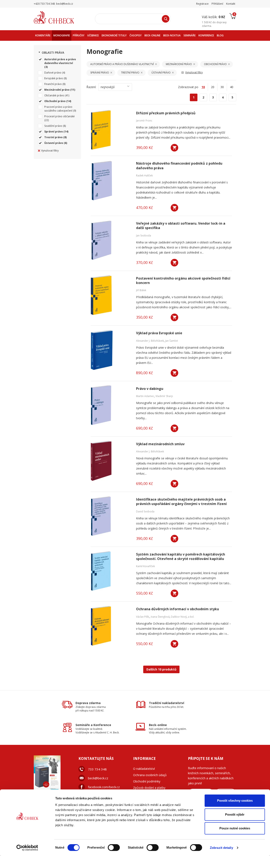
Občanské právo (54, 95)
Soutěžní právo (53, 126)
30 (222, 87)
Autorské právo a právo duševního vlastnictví (60, 61)
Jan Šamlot (171, 341)
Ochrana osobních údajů (150, 775)
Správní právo (53, 131)
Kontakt (230, 3)
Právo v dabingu (149, 388)
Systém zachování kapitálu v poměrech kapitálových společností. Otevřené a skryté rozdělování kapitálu (180, 556)
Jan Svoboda (143, 235)
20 (212, 87)
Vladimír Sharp (164, 396)
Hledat (165, 19)
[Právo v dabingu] (111, 405)
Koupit (174, 148)
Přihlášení (217, 3)
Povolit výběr (234, 814)
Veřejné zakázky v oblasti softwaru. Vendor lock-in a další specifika (180, 225)
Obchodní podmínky (146, 781)
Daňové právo (52, 72)
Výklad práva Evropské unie (159, 333)
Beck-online (158, 725)
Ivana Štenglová (160, 616)
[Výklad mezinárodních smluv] (111, 461)
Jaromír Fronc (144, 120)
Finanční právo (53, 84)
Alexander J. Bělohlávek (150, 341)
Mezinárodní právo (57, 89)
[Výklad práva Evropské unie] (111, 350)
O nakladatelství (144, 769)
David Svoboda (145, 511)
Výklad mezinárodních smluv (160, 444)
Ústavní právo (53, 143)
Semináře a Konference (93, 725)
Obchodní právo (55, 101)
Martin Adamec (145, 396)
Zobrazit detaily (221, 847)
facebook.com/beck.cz (104, 787)
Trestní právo (53, 137)
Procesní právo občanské (59, 116)
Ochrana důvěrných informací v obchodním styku (177, 609)
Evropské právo (53, 78)
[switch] (114, 847)
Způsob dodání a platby (149, 788)
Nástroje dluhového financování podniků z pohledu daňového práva (179, 165)
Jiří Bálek (141, 290)
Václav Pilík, (143, 616)
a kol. (191, 616)
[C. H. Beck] (60, 17)
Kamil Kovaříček (145, 566)
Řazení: (91, 87)
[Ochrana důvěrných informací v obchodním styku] (111, 626)
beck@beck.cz (98, 778)
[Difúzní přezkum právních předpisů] (111, 130)
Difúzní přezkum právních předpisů (166, 113)
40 (231, 87)
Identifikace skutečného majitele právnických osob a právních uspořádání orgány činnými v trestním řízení (181, 501)
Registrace (202, 3)
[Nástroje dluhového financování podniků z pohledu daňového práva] (111, 180)
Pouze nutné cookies (234, 828)
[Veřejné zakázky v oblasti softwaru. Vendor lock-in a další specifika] (111, 240)
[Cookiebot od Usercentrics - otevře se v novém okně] (27, 848)
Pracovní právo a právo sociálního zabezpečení (58, 108)
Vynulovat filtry (50, 150)
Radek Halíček (144, 175)
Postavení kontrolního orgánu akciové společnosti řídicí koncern (183, 280)
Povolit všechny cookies (235, 800)
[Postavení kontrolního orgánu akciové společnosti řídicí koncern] (111, 295)
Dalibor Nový (179, 616)
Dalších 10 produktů (161, 669)
